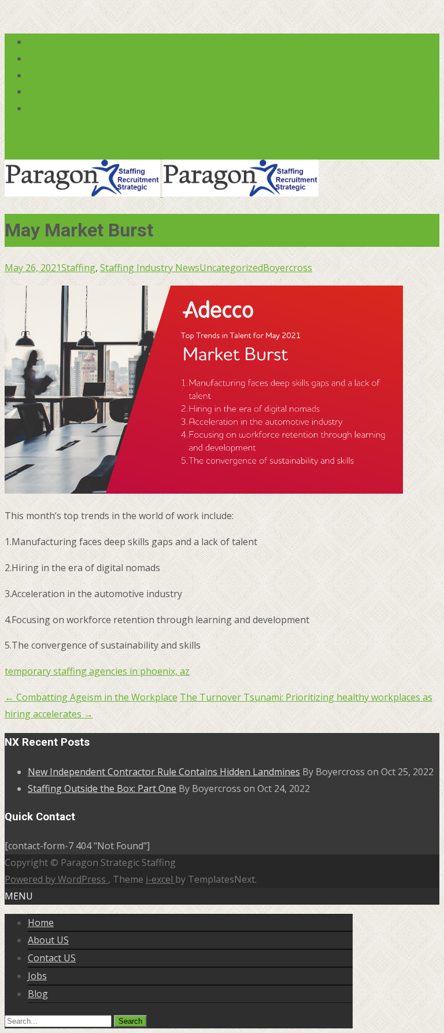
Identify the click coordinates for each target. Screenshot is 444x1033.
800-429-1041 (34, 134)
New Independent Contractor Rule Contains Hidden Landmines (164, 771)
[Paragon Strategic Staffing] (162, 193)
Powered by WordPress (56, 879)
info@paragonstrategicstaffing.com (82, 151)
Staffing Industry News (149, 267)
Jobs (37, 975)
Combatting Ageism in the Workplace (91, 697)
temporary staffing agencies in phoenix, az (97, 671)
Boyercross (287, 267)
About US (48, 940)
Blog (38, 993)
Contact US (52, 957)
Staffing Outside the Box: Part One (102, 788)
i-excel (160, 879)
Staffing (78, 267)
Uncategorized (231, 267)
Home (41, 922)
